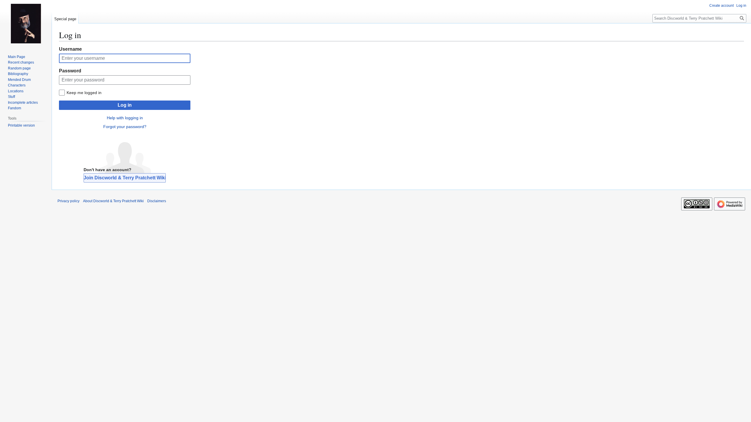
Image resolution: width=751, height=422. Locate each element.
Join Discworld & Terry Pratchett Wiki (125, 177)
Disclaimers (156, 201)
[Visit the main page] (25, 23)
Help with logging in (125, 117)
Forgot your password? (124, 126)
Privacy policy (68, 201)
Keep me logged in (84, 92)
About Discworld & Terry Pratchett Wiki (113, 201)
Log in (125, 105)
